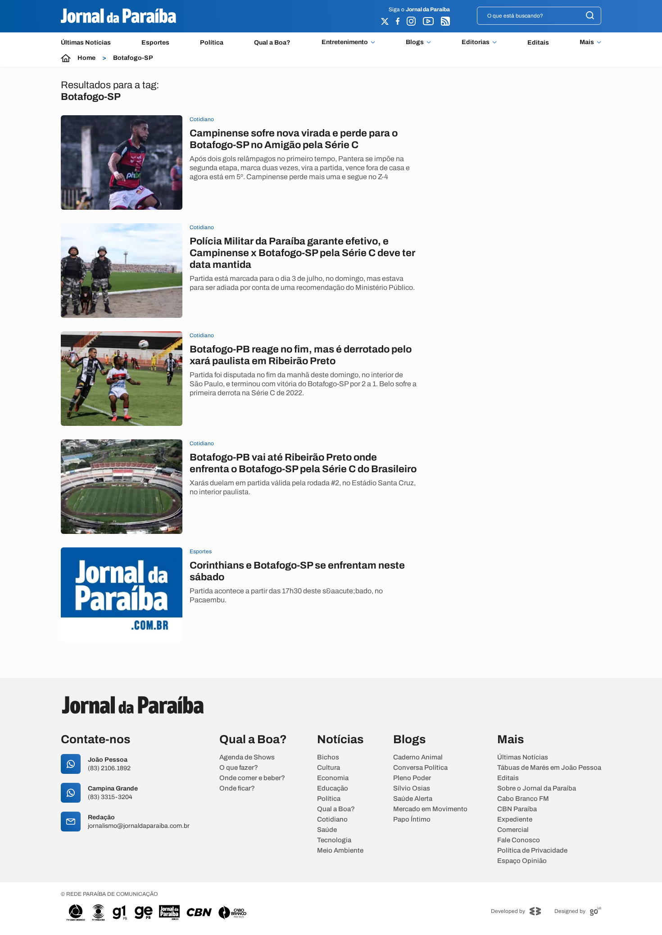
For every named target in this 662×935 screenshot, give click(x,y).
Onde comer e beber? (252, 778)
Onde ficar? (237, 788)
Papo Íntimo (412, 819)
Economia (333, 778)
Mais (587, 42)
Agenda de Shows (247, 757)
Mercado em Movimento (430, 809)
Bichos (328, 757)
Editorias (476, 42)
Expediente (514, 819)
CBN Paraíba (517, 809)
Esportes (155, 42)
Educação (332, 788)
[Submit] (590, 16)
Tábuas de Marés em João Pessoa (549, 767)
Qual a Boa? (272, 42)
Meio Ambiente (340, 850)
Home (86, 58)
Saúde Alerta (412, 798)
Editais (538, 42)
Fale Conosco (518, 840)
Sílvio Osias (411, 788)
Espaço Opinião (522, 861)
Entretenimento (345, 42)
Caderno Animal (418, 757)
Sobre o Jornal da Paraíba (536, 788)
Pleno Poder (412, 778)
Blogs (415, 42)
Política (211, 42)
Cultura (328, 767)
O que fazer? (238, 767)
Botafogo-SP (133, 58)
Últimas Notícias (86, 42)
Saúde (327, 830)
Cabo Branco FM (523, 798)
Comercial (513, 830)
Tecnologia (334, 840)
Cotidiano (332, 819)
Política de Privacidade (532, 850)
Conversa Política (420, 767)
